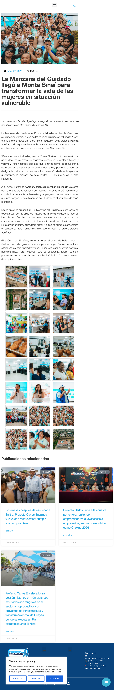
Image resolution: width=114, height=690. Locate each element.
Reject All (36, 678)
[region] (36, 670)
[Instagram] (68, 683)
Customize (18, 678)
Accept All (54, 678)
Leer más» (10, 531)
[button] (54, 5)
